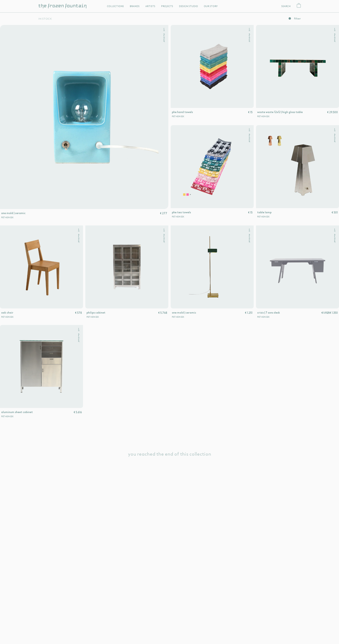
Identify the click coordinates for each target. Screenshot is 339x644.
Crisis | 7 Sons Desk (268, 312)
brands (134, 6)
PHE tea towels (181, 212)
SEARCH (286, 6)
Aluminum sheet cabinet (17, 412)
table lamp (264, 212)
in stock (164, 35)
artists (150, 6)
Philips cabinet (96, 312)
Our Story (211, 6)
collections (115, 6)
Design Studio (188, 6)
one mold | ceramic (13, 213)
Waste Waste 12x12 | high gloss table (280, 112)
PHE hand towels (182, 112)
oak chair (7, 312)
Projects (167, 6)
